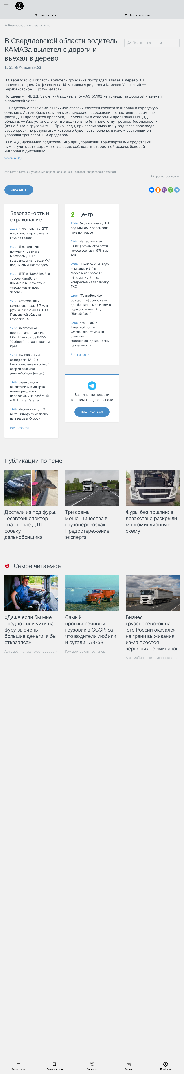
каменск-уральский (32, 172)
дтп (6, 172)
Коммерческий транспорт (86, 651)
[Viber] (164, 190)
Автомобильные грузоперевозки (30, 651)
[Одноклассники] (158, 190)
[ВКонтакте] (151, 190)
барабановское (56, 172)
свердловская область (102, 172)
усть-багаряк (76, 172)
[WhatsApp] (170, 190)
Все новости (19, 428)
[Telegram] (177, 190)
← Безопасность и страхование (27, 25)
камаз (14, 172)
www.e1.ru (13, 158)
